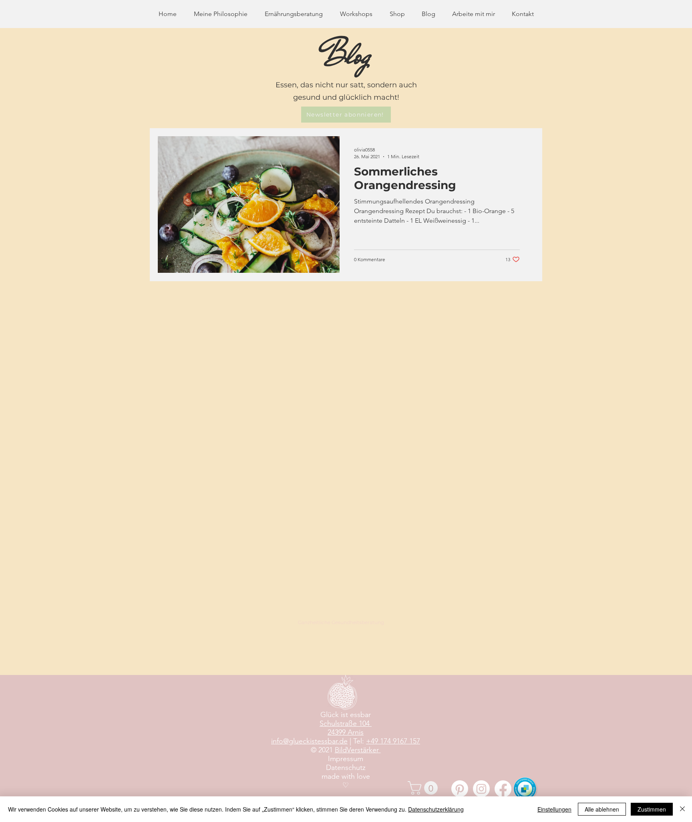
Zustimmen (652, 809)
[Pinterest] (459, 788)
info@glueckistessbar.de (309, 741)
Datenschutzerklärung (436, 809)
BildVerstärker (358, 749)
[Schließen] (682, 809)
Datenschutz (346, 767)
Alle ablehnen (602, 809)
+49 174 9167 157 (393, 741)
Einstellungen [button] (554, 809)
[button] (346, 115)
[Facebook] (503, 788)
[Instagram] (481, 788)
